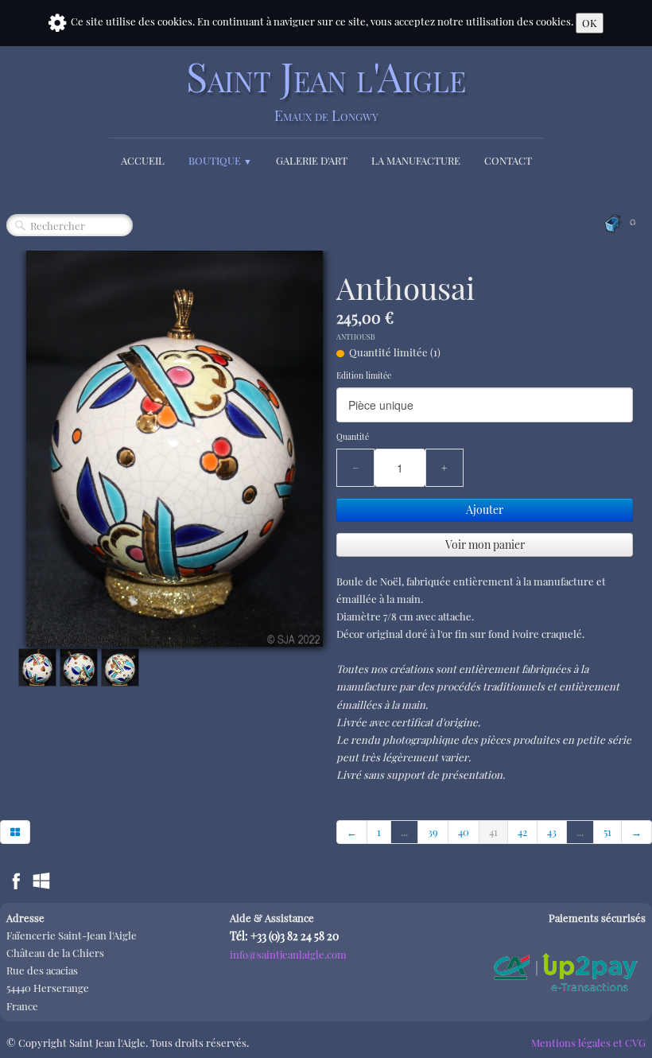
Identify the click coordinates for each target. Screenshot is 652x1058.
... (404, 831)
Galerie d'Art (311, 160)
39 (433, 831)
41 (493, 831)
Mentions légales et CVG (588, 1042)
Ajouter (484, 509)
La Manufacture (415, 160)
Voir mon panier (485, 544)
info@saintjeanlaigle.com (288, 954)
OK (589, 22)
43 (552, 831)
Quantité (352, 436)
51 (607, 831)
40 (463, 831)
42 (522, 831)
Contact (508, 160)
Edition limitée (363, 375)
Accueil (143, 160)
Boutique (220, 160)
